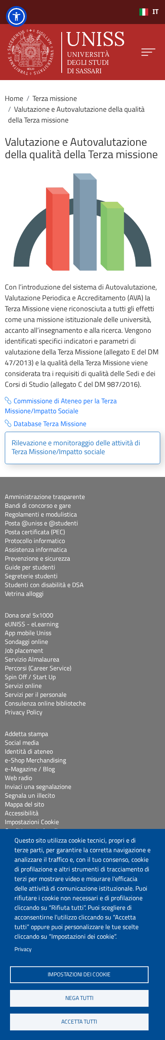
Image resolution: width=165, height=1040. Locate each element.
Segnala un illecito (30, 795)
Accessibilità (21, 813)
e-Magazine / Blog (30, 768)
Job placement (24, 650)
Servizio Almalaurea (32, 659)
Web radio (18, 777)
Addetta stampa (26, 733)
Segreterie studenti (31, 575)
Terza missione (54, 98)
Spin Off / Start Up (30, 676)
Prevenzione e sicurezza (37, 558)
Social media (22, 742)
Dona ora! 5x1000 (29, 615)
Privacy (23, 949)
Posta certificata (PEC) (35, 531)
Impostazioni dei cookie (79, 974)
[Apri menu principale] (148, 52)
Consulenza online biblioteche (45, 703)
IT (156, 12)
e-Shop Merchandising (35, 760)
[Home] (66, 52)
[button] (16, 16)
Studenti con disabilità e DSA (44, 584)
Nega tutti (79, 998)
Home (14, 98)
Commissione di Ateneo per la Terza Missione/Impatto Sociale (61, 406)
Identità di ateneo (29, 751)
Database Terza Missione (50, 424)
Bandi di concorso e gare (38, 505)
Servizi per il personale (35, 694)
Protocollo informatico (35, 540)
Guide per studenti (30, 567)
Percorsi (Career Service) (38, 668)
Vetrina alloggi (24, 593)
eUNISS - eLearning (31, 624)
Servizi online (23, 685)
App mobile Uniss (28, 632)
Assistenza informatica (36, 549)
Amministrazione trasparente (45, 496)
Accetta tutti (79, 1022)
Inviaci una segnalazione (38, 786)
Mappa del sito (24, 804)
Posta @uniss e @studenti (41, 523)
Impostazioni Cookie (32, 821)
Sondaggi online (26, 641)
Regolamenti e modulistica (41, 514)
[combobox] (149, 12)
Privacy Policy (23, 712)
